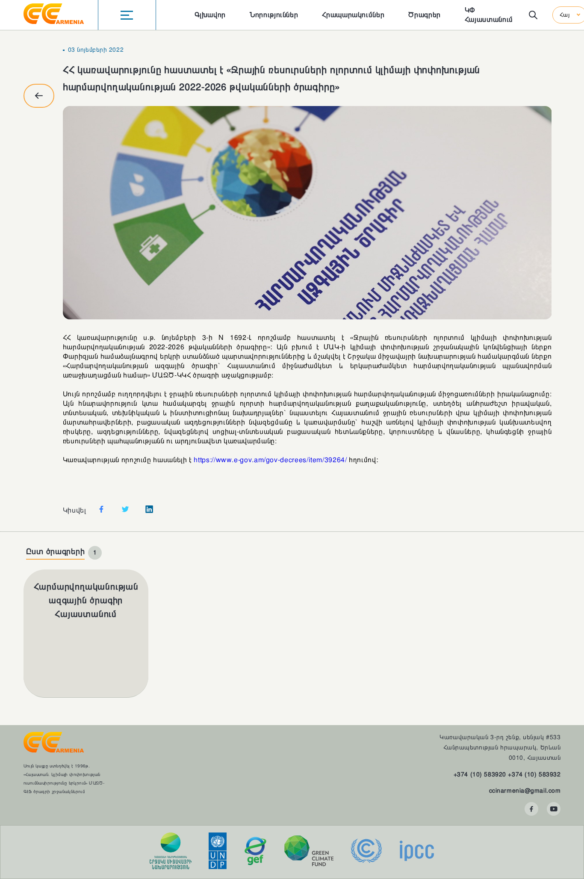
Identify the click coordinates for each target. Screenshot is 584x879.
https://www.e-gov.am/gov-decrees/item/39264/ (270, 459)
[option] (307, 212)
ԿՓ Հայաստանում (489, 15)
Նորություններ (274, 14)
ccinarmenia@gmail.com (525, 790)
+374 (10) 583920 (480, 774)
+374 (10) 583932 (534, 774)
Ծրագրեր (424, 14)
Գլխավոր (210, 14)
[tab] (64, 553)
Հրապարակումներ (353, 14)
